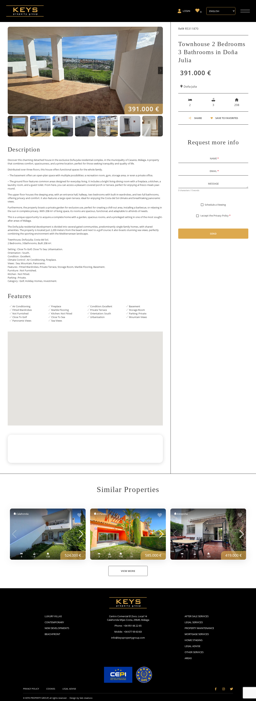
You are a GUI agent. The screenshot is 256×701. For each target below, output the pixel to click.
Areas (188, 658)
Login (186, 11)
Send (213, 233)
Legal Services (194, 622)
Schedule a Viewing (215, 204)
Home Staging (193, 640)
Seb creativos (86, 697)
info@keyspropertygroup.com (128, 637)
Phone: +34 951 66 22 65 (128, 625)
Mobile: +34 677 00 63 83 (128, 631)
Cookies (50, 688)
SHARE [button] (198, 118)
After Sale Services (197, 616)
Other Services (194, 652)
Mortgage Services (197, 634)
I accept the (215, 215)
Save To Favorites (226, 118)
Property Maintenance (199, 628)
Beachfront (52, 634)
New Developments (57, 628)
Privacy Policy (221, 215)
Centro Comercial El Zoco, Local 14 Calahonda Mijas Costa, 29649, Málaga (128, 618)
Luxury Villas (53, 616)
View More (128, 571)
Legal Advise (192, 646)
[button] (10, 70)
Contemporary (54, 622)
